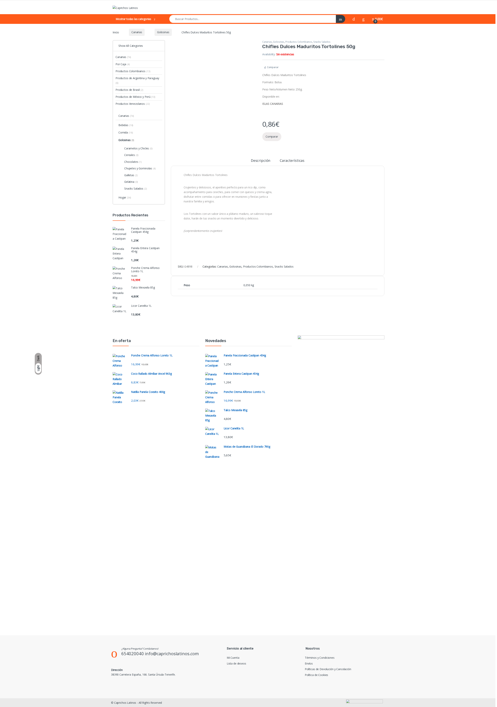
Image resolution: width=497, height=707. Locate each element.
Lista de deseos (236, 663)
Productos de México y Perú (135, 97)
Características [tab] (292, 161)
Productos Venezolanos (133, 104)
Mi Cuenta (233, 657)
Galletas (131, 175)
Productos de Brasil (129, 90)
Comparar (273, 67)
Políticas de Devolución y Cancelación (328, 669)
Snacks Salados (321, 41)
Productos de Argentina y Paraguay (137, 80)
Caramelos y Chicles (138, 148)
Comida (125, 132)
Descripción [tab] (260, 161)
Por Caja (123, 64)
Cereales (131, 155)
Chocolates (133, 162)
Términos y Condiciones (320, 657)
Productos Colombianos (298, 41)
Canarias (136, 32)
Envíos (309, 663)
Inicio (116, 32)
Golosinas (163, 32)
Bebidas (125, 125)
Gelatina (131, 182)
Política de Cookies (316, 675)
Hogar (124, 197)
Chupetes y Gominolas (140, 168)
